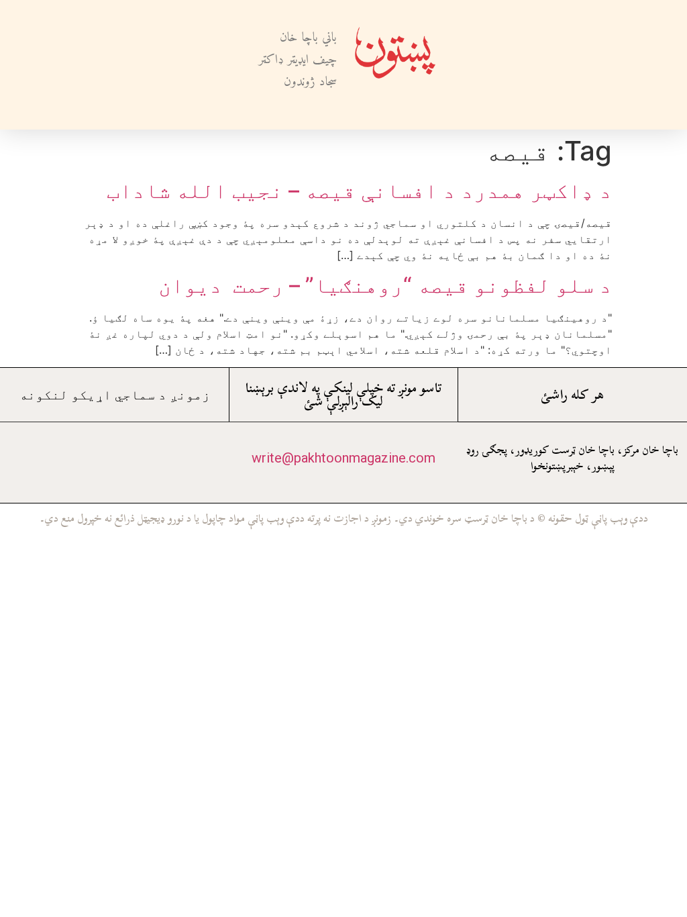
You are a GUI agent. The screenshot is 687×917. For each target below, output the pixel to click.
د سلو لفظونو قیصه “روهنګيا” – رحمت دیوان (385, 285)
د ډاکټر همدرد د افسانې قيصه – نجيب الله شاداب (359, 190)
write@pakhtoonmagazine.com (343, 458)
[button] (469, 65)
